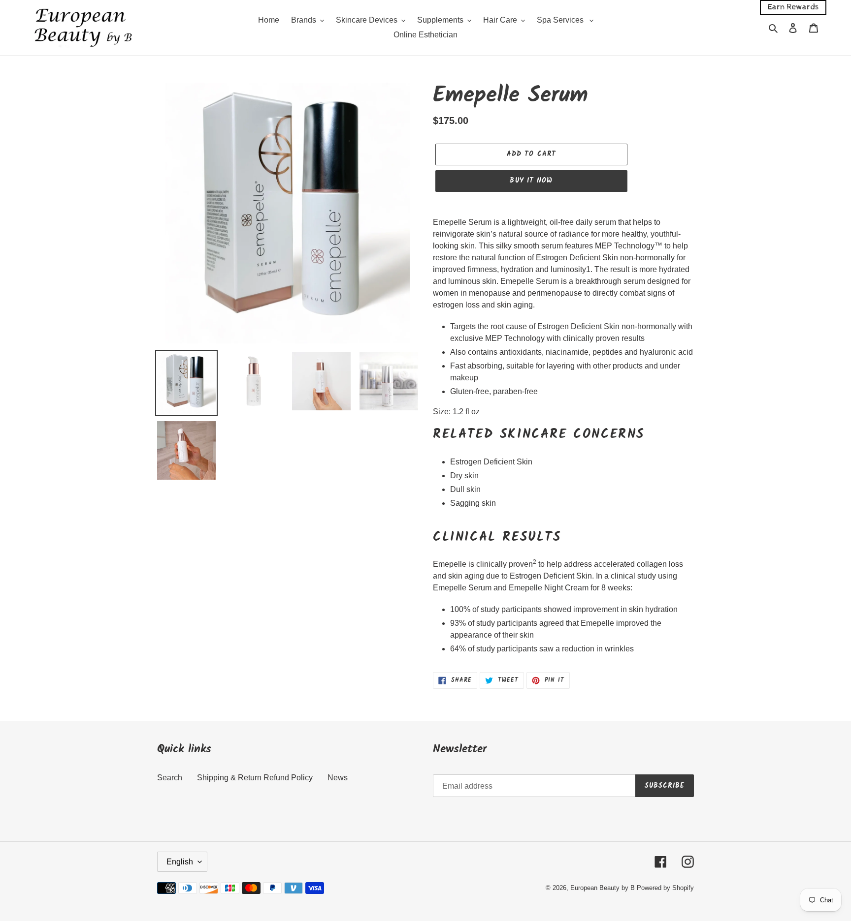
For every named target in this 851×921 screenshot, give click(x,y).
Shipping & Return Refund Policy (255, 777)
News (337, 777)
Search (169, 777)
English (179, 862)
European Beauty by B (602, 887)
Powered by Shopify (665, 887)
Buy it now (531, 180)
